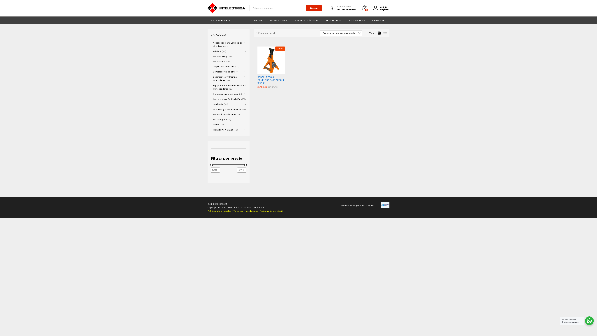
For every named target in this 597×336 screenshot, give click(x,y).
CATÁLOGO (379, 20)
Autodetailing (220, 56)
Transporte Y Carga (223, 129)
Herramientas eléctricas (225, 94)
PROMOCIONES (278, 20)
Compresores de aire (224, 71)
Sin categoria (220, 119)
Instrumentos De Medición (227, 99)
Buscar (314, 8)
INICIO (258, 20)
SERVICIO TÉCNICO (306, 20)
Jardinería (218, 104)
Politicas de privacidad (220, 211)
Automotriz (219, 61)
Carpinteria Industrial (224, 66)
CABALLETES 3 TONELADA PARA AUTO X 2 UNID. (270, 80)
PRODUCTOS (333, 20)
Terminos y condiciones (246, 211)
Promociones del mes (224, 114)
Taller (216, 124)
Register (384, 9)
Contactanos (344, 6)
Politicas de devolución (272, 211)
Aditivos (217, 51)
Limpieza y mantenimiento (227, 109)
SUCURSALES (356, 20)
